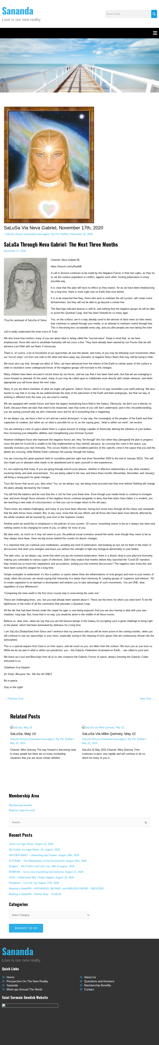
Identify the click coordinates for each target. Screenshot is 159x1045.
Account (30, 810)
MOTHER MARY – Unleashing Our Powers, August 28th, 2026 (44, 855)
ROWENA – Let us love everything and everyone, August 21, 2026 (46, 871)
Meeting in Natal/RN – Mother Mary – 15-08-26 (35, 894)
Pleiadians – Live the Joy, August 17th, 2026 (34, 882)
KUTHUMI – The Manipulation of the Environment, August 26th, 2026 (47, 860)
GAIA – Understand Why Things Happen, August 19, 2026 (41, 877)
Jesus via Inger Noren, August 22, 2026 (31, 844)
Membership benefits (20, 805)
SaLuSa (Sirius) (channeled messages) (27, 234)
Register (13, 810)
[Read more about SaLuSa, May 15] (21, 727)
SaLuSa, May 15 (23, 734)
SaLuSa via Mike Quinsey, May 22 (109, 734)
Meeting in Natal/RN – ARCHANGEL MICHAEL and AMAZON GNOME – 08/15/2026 (56, 888)
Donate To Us (26, 928)
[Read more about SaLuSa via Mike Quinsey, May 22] (103, 727)
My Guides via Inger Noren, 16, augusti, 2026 (34, 849)
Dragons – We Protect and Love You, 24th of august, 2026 (41, 866)
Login (22, 810)
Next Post (147, 699)
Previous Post (13, 699)
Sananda (17, 10)
